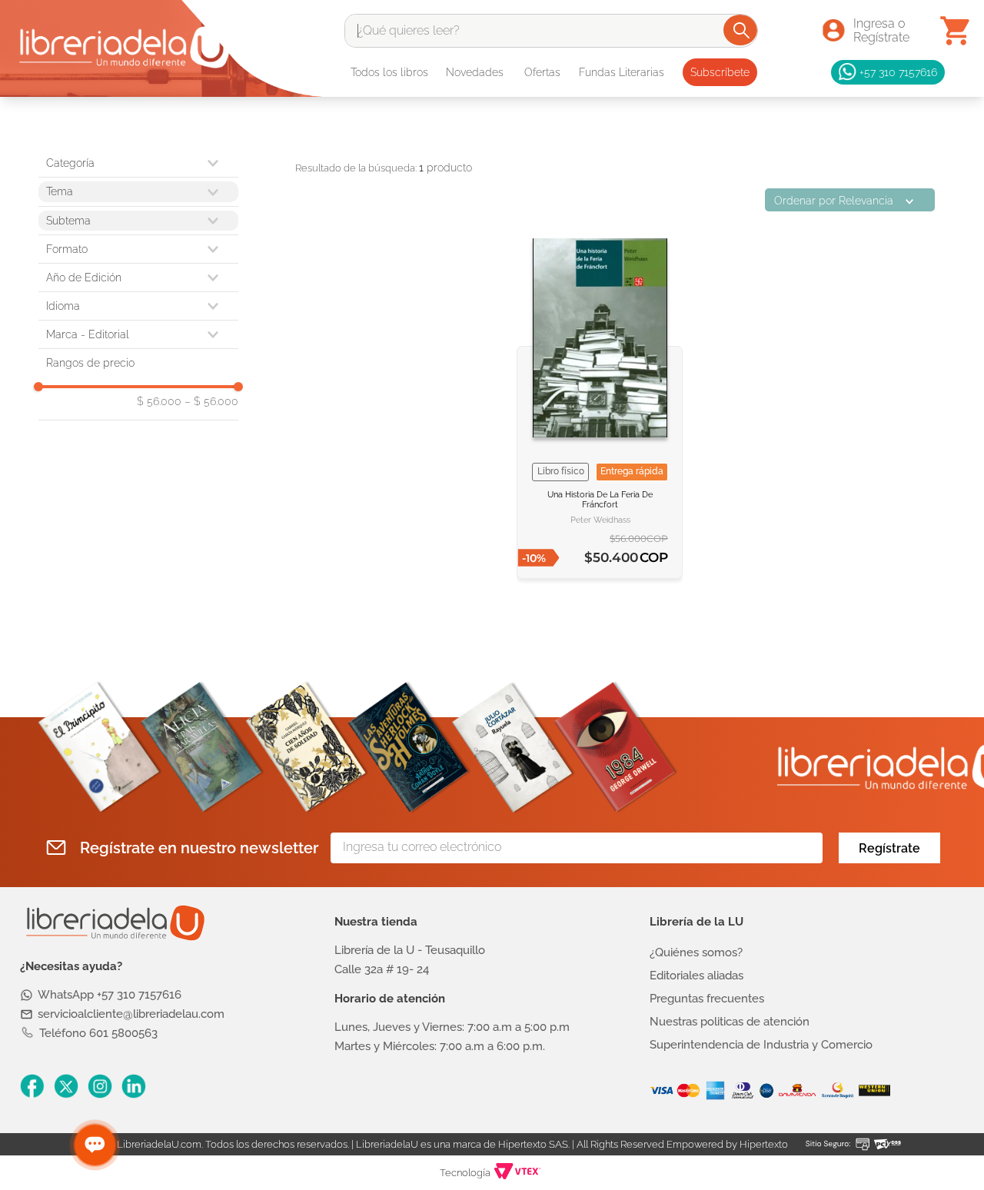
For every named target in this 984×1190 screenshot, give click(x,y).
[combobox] (551, 31)
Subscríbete (720, 72)
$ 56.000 (159, 401)
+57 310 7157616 (898, 71)
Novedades (475, 72)
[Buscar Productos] (741, 30)
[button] (138, 249)
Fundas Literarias (621, 72)
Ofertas (542, 72)
